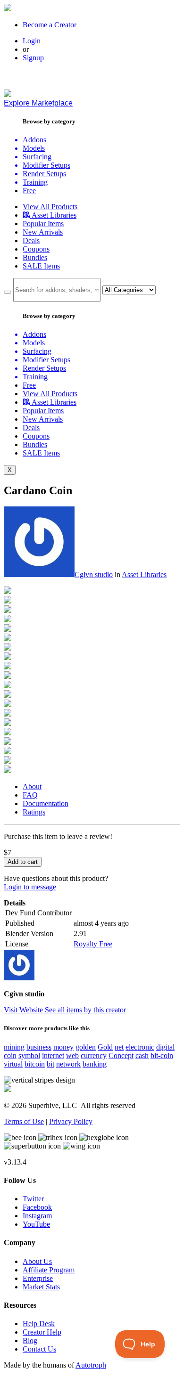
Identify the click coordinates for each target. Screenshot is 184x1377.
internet (53, 1055)
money (63, 1047)
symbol (29, 1055)
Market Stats (41, 1287)
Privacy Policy (70, 1121)
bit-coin (162, 1055)
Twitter (33, 1199)
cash (142, 1055)
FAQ (30, 795)
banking (95, 1064)
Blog (30, 1340)
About (32, 786)
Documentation (45, 803)
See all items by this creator (85, 1010)
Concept (121, 1055)
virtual (13, 1064)
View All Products (50, 207)
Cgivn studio (94, 574)
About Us (37, 1261)
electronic (139, 1047)
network (68, 1064)
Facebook (37, 1207)
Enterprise (38, 1278)
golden (85, 1047)
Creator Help (42, 1332)
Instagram (37, 1216)
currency (94, 1055)
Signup (33, 58)
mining (14, 1047)
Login (32, 41)
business (38, 1047)
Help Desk (39, 1324)
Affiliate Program (49, 1270)
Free (29, 191)
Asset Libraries (144, 574)
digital (165, 1047)
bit (50, 1064)
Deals (31, 240)
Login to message (30, 887)
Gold (105, 1047)
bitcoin (35, 1064)
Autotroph (90, 1365)
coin (10, 1055)
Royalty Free (93, 944)
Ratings (34, 812)
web (72, 1055)
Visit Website (24, 1010)
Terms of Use (24, 1121)
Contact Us (39, 1349)
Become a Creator (49, 25)
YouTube (36, 1224)
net (119, 1047)
